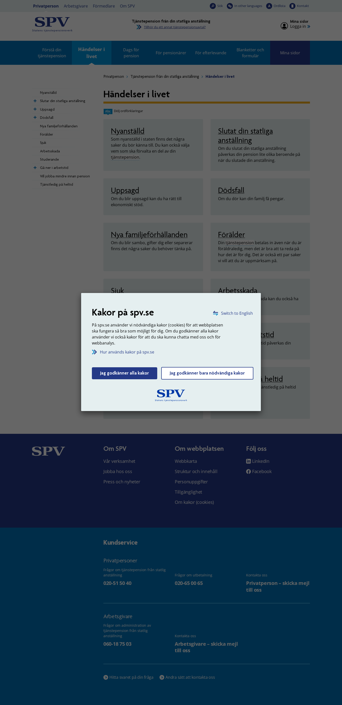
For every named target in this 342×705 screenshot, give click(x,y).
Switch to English (237, 313)
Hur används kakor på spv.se (127, 352)
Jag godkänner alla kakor (124, 373)
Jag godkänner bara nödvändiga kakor (207, 373)
